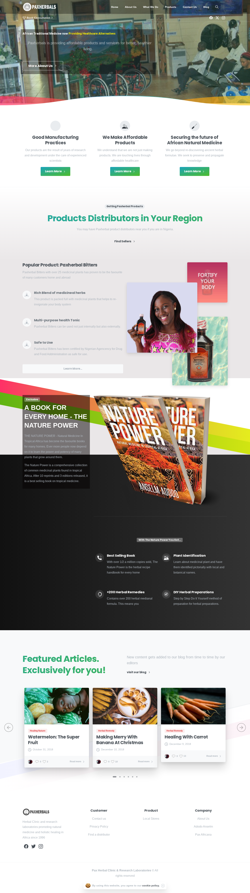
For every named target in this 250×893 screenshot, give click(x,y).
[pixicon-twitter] (33, 846)
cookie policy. (151, 885)
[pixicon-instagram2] (40, 846)
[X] (217, 17)
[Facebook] (211, 17)
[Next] (241, 727)
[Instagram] (223, 17)
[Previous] (8, 727)
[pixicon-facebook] (26, 846)
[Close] (163, 886)
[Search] (216, 7)
